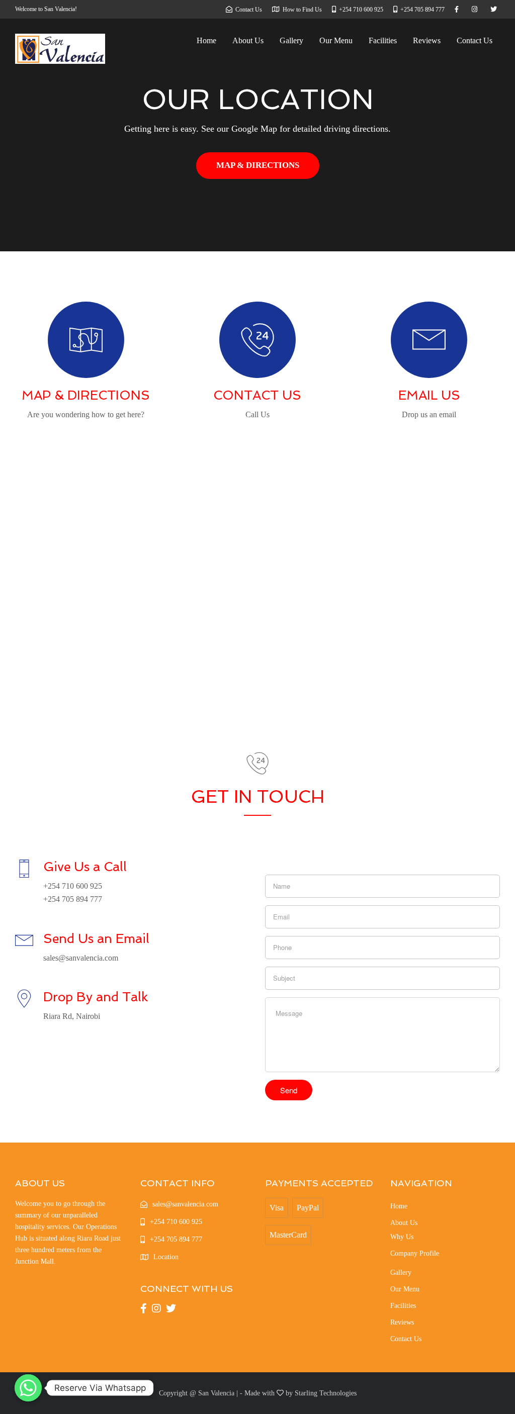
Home (206, 40)
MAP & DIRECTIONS (257, 165)
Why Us (401, 1237)
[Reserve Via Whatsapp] (28, 1387)
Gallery (291, 40)
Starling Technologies (326, 1393)
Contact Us (474, 40)
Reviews (427, 40)
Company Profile (414, 1253)
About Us (248, 40)
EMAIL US (429, 395)
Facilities (383, 40)
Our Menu (336, 40)
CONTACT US (257, 395)
